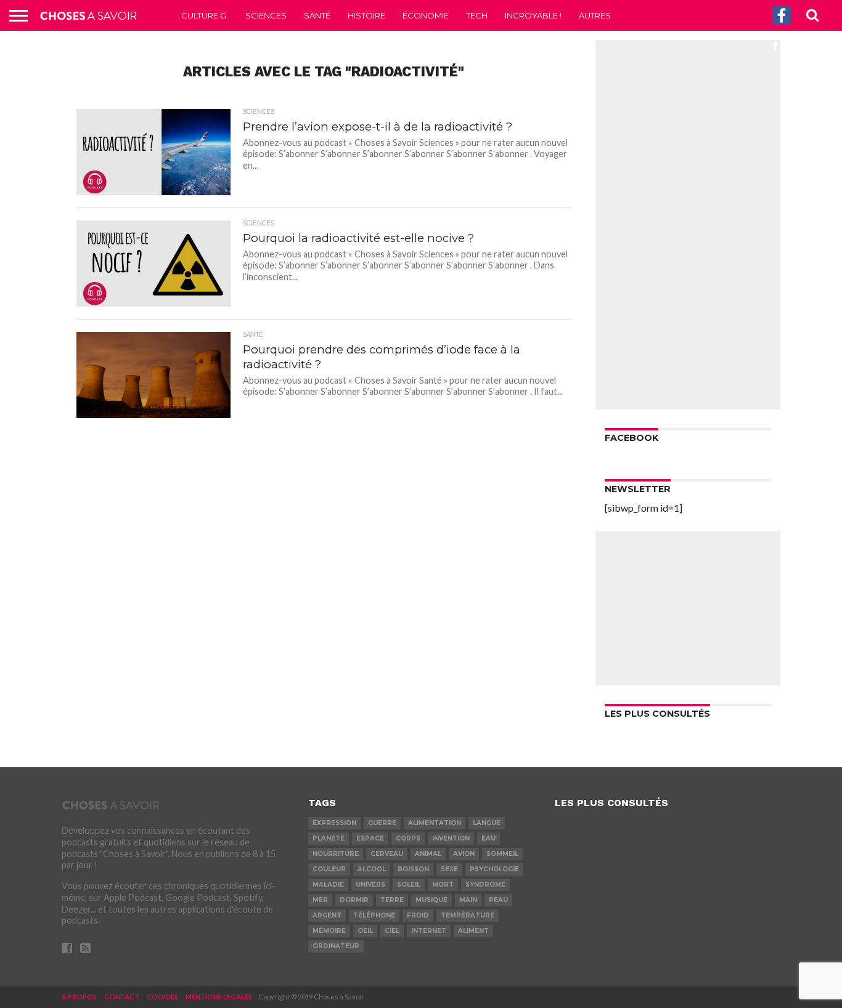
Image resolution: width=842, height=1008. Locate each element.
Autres (595, 15)
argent (327, 915)
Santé (317, 15)
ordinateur (336, 946)
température (467, 915)
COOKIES (162, 997)
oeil (365, 931)
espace (370, 838)
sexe (449, 869)
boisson (413, 869)
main (468, 900)
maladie (328, 885)
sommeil (502, 854)
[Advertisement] (687, 224)
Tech (477, 15)
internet (428, 931)
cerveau (386, 854)
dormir (354, 900)
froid (418, 915)
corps (408, 838)
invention (451, 838)
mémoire (329, 931)
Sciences (266, 15)
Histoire (366, 15)
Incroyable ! (533, 15)
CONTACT (121, 997)
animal (428, 854)
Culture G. (204, 15)
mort (443, 885)
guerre (382, 823)
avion (464, 854)
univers (370, 885)
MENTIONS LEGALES (219, 997)
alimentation (434, 823)
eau (488, 838)
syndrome (485, 885)
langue (487, 823)
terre (392, 900)
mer (320, 900)
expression (334, 823)
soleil (408, 885)
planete (329, 838)
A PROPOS (79, 997)
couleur (329, 869)
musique (431, 900)
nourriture (336, 854)
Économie (426, 15)
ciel (392, 931)
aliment (473, 931)
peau (498, 900)
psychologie (494, 869)
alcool (372, 869)
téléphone (374, 915)
